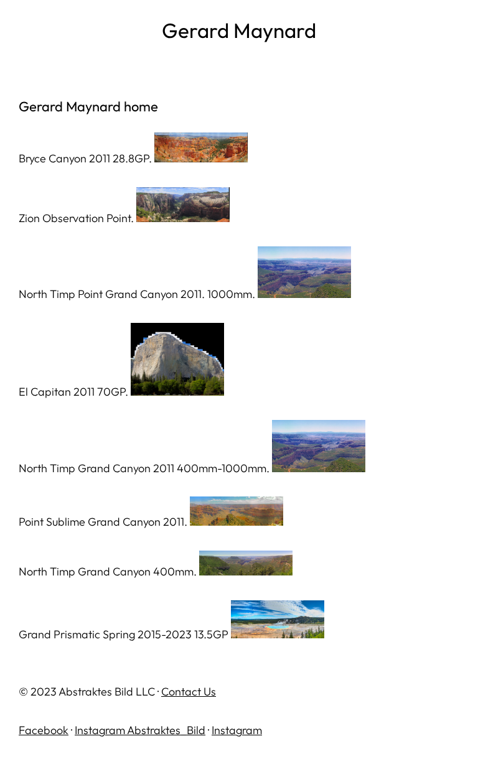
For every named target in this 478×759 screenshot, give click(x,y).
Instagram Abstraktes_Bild (140, 730)
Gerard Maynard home (88, 106)
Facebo (38, 730)
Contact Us (188, 691)
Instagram (237, 730)
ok (62, 730)
